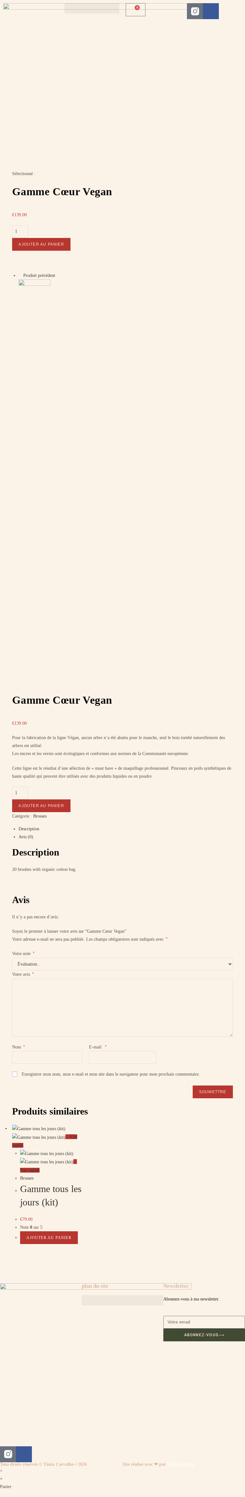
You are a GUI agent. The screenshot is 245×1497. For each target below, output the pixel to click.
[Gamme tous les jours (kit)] (34, 295)
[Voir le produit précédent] (20, 275)
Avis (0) (26, 836)
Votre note (23, 953)
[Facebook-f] (211, 11)
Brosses (40, 816)
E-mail (98, 1047)
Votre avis (23, 974)
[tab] (126, 829)
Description (29, 828)
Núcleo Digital (180, 1464)
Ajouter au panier (41, 244)
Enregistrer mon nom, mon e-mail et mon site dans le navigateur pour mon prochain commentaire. (111, 1074)
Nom (18, 1047)
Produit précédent (39, 275)
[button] (91, 8)
